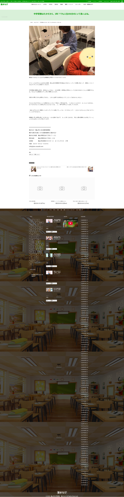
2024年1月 (83, 288)
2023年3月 (83, 306)
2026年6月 (83, 224)
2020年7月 (83, 365)
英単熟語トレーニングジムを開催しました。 (59, 201)
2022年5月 (83, 328)
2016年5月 (83, 453)
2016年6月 (83, 451)
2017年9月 (83, 430)
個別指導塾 (32, 224)
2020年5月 (83, 369)
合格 (31, 227)
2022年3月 (83, 333)
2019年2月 (83, 403)
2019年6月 (83, 394)
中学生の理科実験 (32, 201)
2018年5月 (83, 417)
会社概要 (89, 1)
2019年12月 (84, 381)
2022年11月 (84, 315)
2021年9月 (83, 347)
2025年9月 (83, 245)
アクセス (94, 1)
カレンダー (78, 4)
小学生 (45, 4)
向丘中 (40, 227)
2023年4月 (83, 304)
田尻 (31, 251)
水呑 (35, 246)
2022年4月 (83, 331)
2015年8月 (83, 462)
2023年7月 (83, 297)
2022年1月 (83, 338)
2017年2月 (83, 442)
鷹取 (31, 264)
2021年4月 (83, 356)
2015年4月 (83, 464)
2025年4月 (83, 256)
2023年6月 (83, 299)
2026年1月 (83, 236)
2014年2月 (83, 478)
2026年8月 (83, 220)
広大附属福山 (32, 242)
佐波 (31, 222)
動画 (61, 4)
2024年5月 (83, 279)
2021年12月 (84, 340)
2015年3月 (83, 466)
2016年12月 (84, 444)
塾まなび (35, 232)
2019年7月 (83, 392)
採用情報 (100, 1)
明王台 (31, 244)
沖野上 (40, 246)
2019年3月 (83, 401)
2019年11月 (84, 383)
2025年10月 (84, 243)
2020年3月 (83, 374)
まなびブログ (106, 1)
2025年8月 (83, 247)
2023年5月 (83, 301)
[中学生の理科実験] (40, 188)
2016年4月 (83, 455)
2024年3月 (83, 283)
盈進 (35, 251)
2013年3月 (83, 485)
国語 (31, 229)
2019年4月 (83, 399)
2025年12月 (84, 238)
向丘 (35, 227)
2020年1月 (83, 378)
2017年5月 (83, 435)
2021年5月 (83, 353)
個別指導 (40, 222)
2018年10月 (84, 410)
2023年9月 (83, 295)
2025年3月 (83, 258)
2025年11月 (84, 240)
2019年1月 (83, 405)
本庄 (41, 244)
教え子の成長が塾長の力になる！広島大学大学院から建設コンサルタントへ (57, 290)
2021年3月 (83, 358)
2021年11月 (84, 342)
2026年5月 (83, 227)
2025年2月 (83, 261)
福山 (40, 251)
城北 (35, 229)
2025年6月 (83, 252)
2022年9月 (83, 319)
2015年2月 (83, 469)
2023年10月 (84, 292)
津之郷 (31, 249)
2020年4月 (83, 371)
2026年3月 (83, 231)
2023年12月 (84, 290)
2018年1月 (83, 423)
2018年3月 (83, 419)
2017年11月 (84, 426)
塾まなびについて (36, 4)
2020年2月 (83, 376)
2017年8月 (83, 433)
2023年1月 (83, 310)
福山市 (31, 254)
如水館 (37, 234)
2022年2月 (83, 335)
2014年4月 (83, 476)
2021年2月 (83, 360)
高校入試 (31, 261)
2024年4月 (83, 281)
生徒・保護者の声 (88, 4)
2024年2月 (83, 286)
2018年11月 (84, 408)
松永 (31, 246)
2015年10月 (84, 457)
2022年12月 (84, 313)
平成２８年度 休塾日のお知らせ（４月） (80, 201)
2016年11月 (84, 446)
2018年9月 (83, 412)
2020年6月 (83, 367)
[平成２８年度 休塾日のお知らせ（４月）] (84, 188)
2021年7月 (83, 349)
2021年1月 (83, 362)
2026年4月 (83, 229)
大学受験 (31, 234)
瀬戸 (40, 249)
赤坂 (36, 256)
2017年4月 (83, 437)
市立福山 (31, 239)
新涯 (38, 242)
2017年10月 (84, 428)
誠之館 (31, 256)
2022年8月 (83, 322)
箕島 (36, 254)
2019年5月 (83, 396)
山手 (36, 237)
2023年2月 (83, 308)
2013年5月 (83, 482)
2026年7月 (83, 222)
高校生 (56, 4)
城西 (40, 229)
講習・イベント (69, 4)
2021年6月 (83, 351)
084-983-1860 (116, 1)
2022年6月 (83, 326)
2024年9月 (83, 270)
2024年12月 (84, 265)
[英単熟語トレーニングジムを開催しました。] (62, 188)
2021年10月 (84, 344)
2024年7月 (83, 274)
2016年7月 (83, 448)
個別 (35, 222)
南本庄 (38, 224)
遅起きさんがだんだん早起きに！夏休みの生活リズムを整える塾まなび (57, 273)
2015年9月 (83, 460)
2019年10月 (84, 385)
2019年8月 (83, 390)
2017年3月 (83, 439)
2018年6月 (83, 414)
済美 (36, 249)
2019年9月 (83, 387)
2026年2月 (83, 233)
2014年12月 (84, 471)
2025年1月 (83, 263)
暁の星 (37, 244)
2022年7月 (83, 324)
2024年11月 (84, 267)
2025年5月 (83, 254)
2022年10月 (84, 317)
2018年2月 (83, 421)
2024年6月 (83, 276)
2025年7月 (83, 249)
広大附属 (37, 239)
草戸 (40, 254)
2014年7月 (83, 473)
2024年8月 (83, 272)
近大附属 (31, 259)
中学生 (50, 4)
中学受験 (31, 220)
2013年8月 (83, 480)
